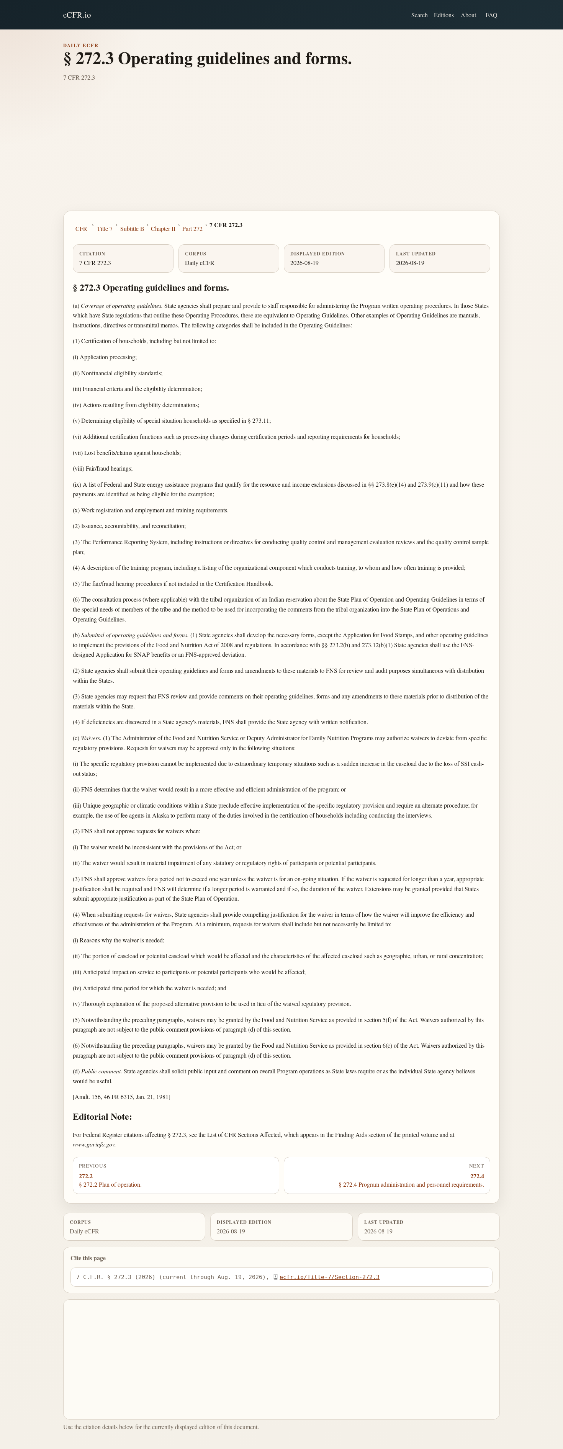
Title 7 (105, 228)
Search (419, 15)
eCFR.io (77, 14)
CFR (81, 228)
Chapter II (163, 228)
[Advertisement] (281, 153)
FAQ (492, 15)
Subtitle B (132, 228)
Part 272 (192, 228)
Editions (444, 15)
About (468, 15)
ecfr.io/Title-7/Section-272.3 (330, 1277)
